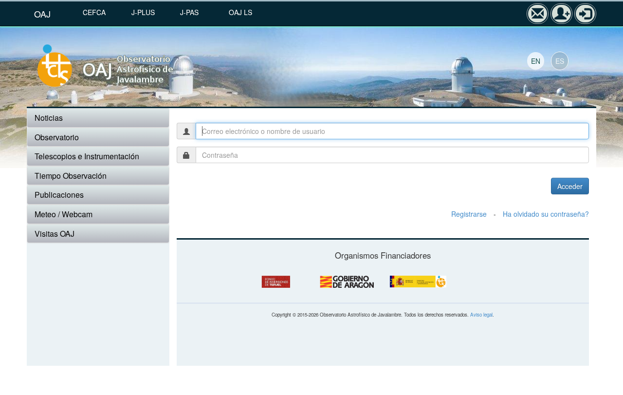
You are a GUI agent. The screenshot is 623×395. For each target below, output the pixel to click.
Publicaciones (59, 194)
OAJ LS (240, 12)
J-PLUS (143, 12)
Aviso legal (481, 314)
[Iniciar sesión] (585, 13)
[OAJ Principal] (127, 66)
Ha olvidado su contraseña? (546, 214)
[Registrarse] (561, 13)
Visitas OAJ (54, 233)
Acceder (570, 186)
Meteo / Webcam (63, 214)
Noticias (49, 117)
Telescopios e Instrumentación (87, 156)
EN (535, 61)
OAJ (42, 13)
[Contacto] (537, 13)
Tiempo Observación (71, 175)
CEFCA (94, 12)
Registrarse (469, 214)
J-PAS (189, 12)
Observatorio (57, 137)
